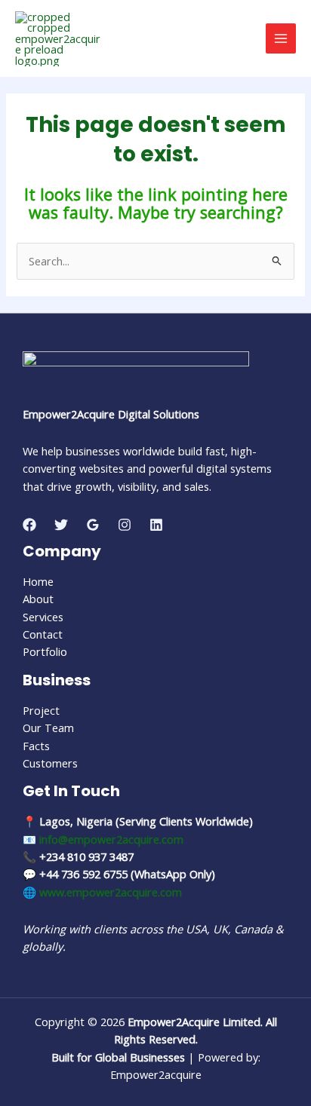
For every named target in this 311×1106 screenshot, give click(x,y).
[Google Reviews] (93, 525)
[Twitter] (61, 525)
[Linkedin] (156, 525)
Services (43, 616)
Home (38, 581)
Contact (43, 634)
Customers (50, 763)
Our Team (48, 727)
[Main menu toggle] (281, 38)
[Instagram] (124, 525)
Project (41, 710)
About (38, 598)
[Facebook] (29, 525)
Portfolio (45, 651)
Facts (36, 745)
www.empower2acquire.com (110, 891)
